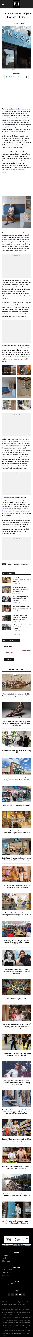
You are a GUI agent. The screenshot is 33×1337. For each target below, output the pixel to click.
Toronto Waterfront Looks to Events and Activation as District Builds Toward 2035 (16, 1195)
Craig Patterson (24, 564)
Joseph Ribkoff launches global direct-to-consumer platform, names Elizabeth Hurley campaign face (16, 723)
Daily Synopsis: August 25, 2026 (16, 998)
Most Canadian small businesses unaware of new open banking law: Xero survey (16, 1222)
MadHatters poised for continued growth (16, 805)
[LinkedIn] (9, 1294)
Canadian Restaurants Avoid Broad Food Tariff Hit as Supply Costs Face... (21, 579)
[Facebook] (12, 1294)
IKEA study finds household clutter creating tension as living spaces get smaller (16, 914)
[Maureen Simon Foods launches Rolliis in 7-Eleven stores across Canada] (16, 1155)
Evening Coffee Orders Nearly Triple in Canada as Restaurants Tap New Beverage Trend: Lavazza (16, 1082)
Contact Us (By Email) (8, 1269)
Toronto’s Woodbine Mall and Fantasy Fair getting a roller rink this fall (16, 1054)
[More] (27, 77)
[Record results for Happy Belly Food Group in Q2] (16, 739)
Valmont (24, 511)
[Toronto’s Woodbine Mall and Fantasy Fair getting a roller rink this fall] (16, 1042)
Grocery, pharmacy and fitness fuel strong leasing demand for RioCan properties (16, 779)
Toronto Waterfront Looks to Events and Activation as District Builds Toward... (20, 617)
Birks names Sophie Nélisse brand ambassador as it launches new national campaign (16, 971)
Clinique (4, 511)
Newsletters (5, 1258)
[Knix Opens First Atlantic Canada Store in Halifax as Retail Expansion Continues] (6, 589)
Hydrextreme (8, 122)
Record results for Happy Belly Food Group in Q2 (16, 751)
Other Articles (6, 1261)
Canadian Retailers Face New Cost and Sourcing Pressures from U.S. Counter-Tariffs (16, 942)
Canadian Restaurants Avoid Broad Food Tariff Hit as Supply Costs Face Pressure (16, 832)
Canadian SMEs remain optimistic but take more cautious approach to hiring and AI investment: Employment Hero (16, 1112)
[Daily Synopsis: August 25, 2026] (16, 987)
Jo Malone (16, 511)
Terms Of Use (6, 1272)
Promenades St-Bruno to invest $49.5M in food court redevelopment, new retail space (16, 695)
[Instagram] (16, 1294)
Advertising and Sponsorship (11, 1284)
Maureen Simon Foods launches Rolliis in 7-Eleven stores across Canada (16, 1167)
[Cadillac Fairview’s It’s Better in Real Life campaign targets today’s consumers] (16, 874)
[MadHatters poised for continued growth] (16, 794)
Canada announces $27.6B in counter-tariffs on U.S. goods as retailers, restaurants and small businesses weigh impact (16, 1026)
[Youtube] (20, 1294)
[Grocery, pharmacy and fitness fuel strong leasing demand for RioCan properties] (16, 766)
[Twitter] (24, 1294)
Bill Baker (23, 237)
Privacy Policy (6, 1275)
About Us (5, 1255)
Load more (16, 634)
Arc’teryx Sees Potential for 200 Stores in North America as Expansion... (21, 626)
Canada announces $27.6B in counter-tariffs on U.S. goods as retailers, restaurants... (21, 608)
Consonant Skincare (17, 109)
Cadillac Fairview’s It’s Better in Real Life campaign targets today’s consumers (16, 886)
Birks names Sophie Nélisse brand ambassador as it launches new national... (20, 598)
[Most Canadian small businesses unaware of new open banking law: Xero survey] (16, 1210)
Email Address (8, 653)
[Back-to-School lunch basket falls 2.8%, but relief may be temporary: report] (16, 1127)
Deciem (10, 511)
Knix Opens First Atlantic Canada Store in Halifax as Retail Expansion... (20, 589)
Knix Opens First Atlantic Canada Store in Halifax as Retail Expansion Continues (16, 859)
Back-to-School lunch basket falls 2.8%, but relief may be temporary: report (16, 1140)
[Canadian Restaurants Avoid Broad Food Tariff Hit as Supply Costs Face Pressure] (6, 580)
